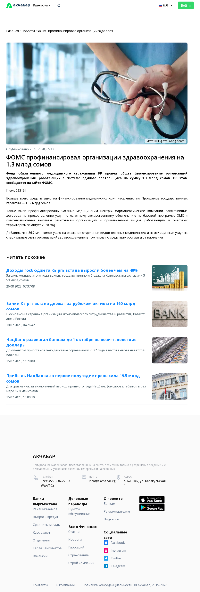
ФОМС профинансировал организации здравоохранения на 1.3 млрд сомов (96, 31)
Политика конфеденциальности (107, 585)
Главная (12, 31)
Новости (28, 31)
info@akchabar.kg (102, 481)
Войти (186, 5)
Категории (40, 5)
